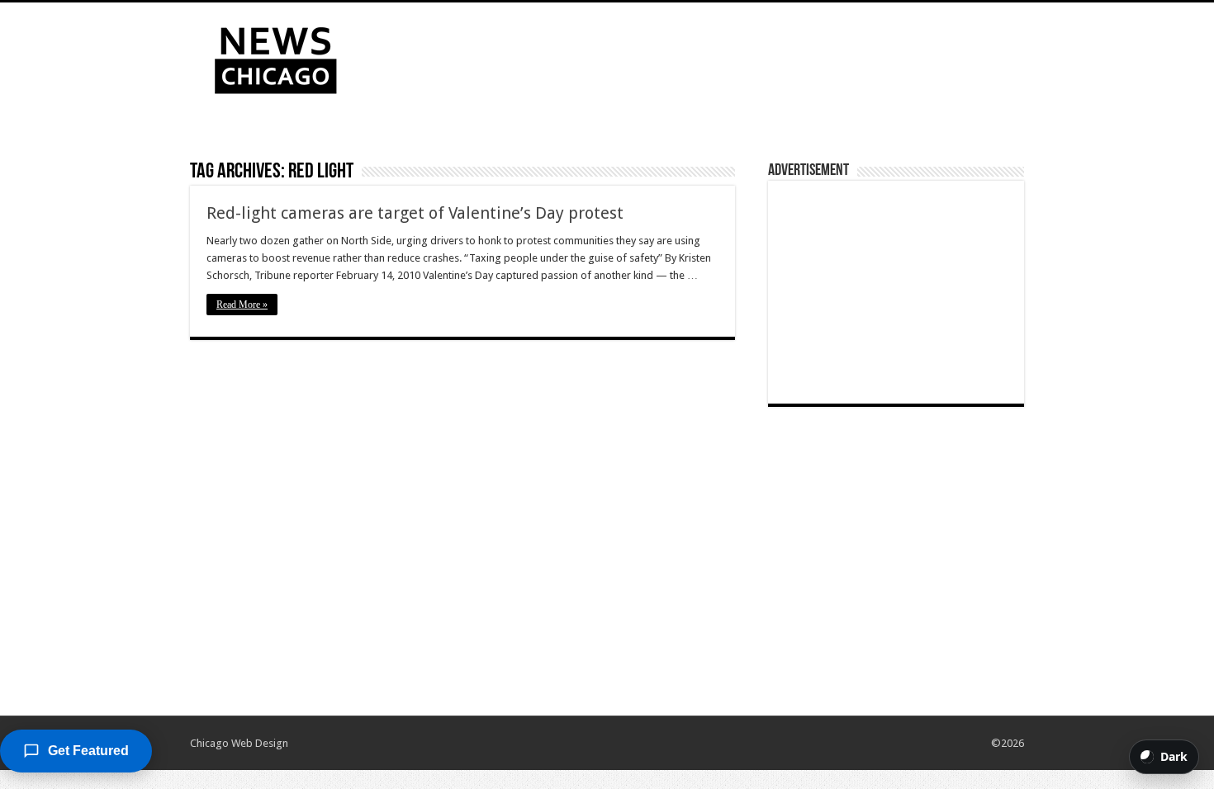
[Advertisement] (711, 56)
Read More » (242, 304)
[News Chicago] (275, 57)
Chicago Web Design (239, 743)
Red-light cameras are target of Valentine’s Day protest (415, 213)
